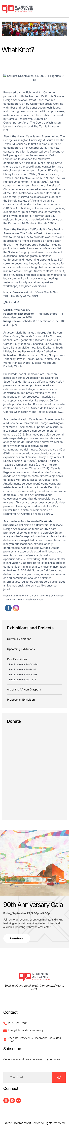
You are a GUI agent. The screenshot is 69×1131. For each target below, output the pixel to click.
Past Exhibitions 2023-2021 (23, 669)
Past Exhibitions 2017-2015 (22, 679)
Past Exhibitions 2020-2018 (23, 674)
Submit (59, 1077)
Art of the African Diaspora (24, 689)
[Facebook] (12, 1100)
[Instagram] (6, 1100)
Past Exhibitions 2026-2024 (23, 664)
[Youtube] (18, 1100)
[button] (64, 7)
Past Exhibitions (17, 659)
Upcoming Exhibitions (21, 649)
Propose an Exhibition (21, 699)
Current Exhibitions (19, 639)
